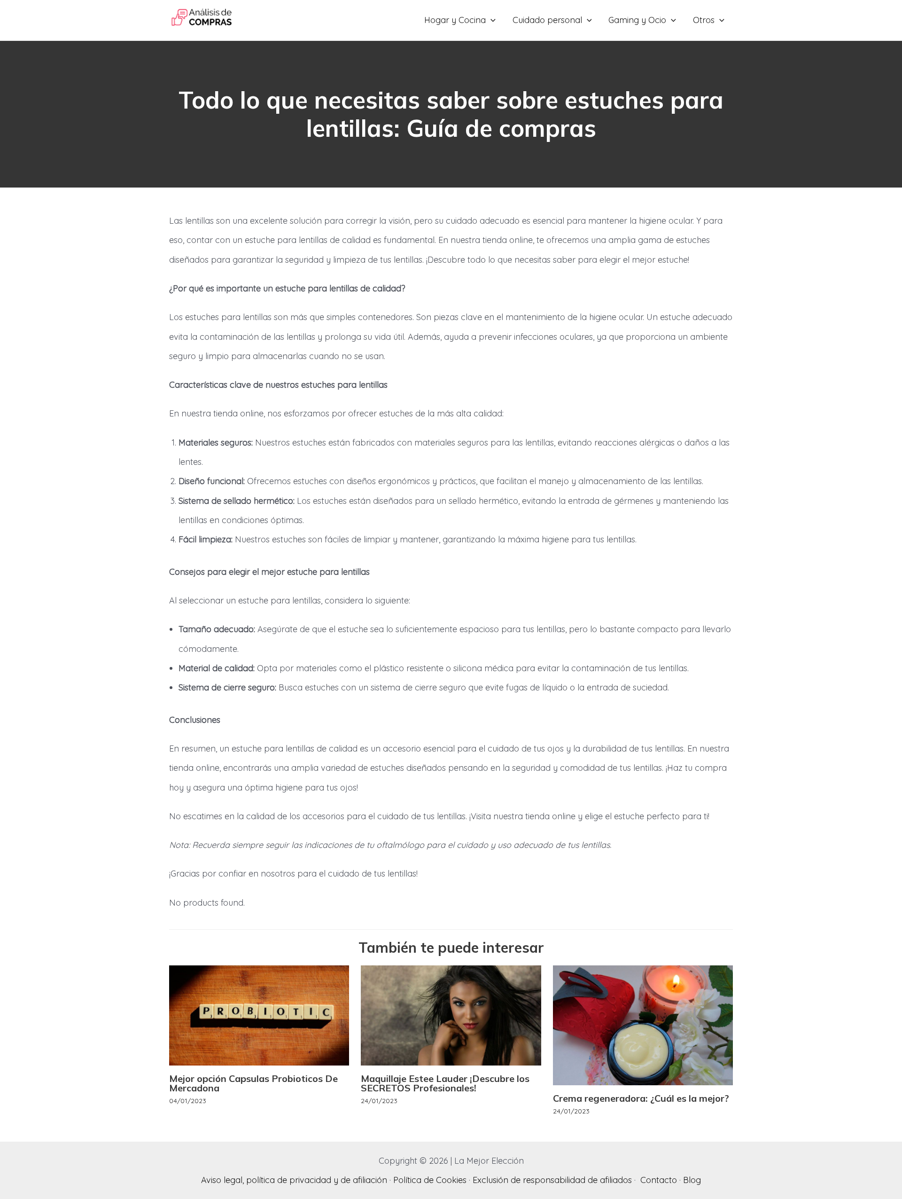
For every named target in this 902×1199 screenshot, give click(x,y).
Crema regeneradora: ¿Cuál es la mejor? (641, 1098)
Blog (692, 1180)
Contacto (658, 1180)
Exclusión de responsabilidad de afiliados (552, 1180)
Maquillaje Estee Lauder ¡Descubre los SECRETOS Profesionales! (445, 1083)
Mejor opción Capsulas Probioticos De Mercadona (253, 1083)
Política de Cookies (430, 1180)
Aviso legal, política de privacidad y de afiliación (294, 1180)
